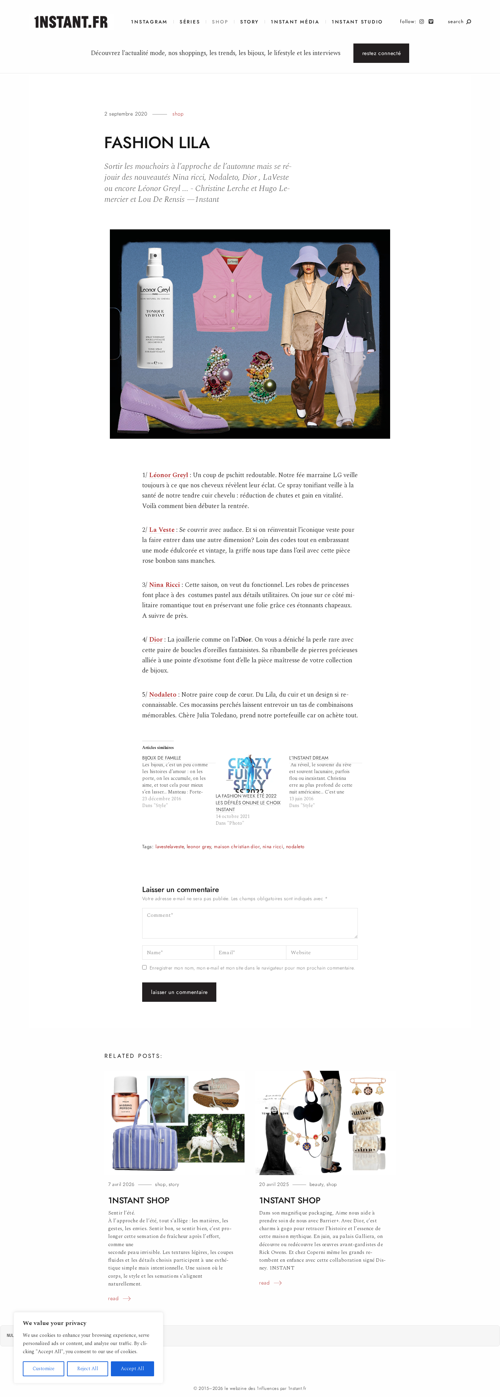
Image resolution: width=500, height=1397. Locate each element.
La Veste (161, 530)
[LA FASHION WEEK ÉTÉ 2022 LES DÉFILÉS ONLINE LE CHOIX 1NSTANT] (249, 774)
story (174, 1184)
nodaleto (295, 846)
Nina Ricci (164, 585)
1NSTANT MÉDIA (295, 22)
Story (249, 22)
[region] (88, 1347)
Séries (190, 22)
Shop (220, 22)
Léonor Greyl (168, 475)
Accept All (132, 1368)
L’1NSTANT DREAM (308, 758)
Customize (43, 1368)
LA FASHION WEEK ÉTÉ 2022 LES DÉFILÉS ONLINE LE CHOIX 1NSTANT (248, 803)
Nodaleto (163, 695)
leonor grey (199, 846)
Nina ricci (273, 846)
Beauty (316, 1184)
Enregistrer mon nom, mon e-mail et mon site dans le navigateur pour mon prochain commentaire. (252, 968)
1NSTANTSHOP (138, 1200)
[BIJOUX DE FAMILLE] (179, 782)
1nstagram (149, 22)
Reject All (87, 1368)
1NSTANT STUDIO (357, 22)
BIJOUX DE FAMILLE (161, 758)
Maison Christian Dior (237, 846)
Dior (156, 640)
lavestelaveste (169, 846)
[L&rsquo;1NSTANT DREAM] (326, 782)
